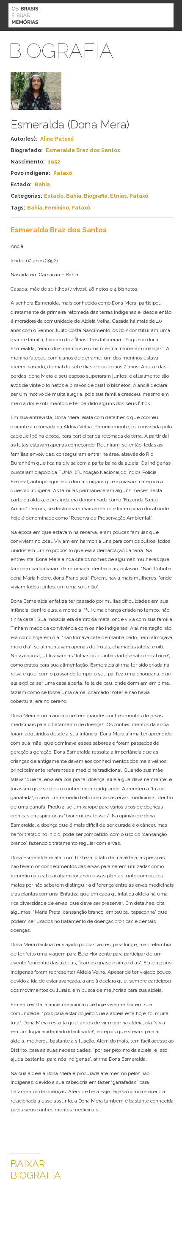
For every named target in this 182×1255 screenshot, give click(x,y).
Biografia (96, 196)
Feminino (57, 208)
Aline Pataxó (57, 139)
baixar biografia (36, 1169)
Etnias (118, 196)
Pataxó (139, 196)
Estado (53, 196)
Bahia (73, 196)
